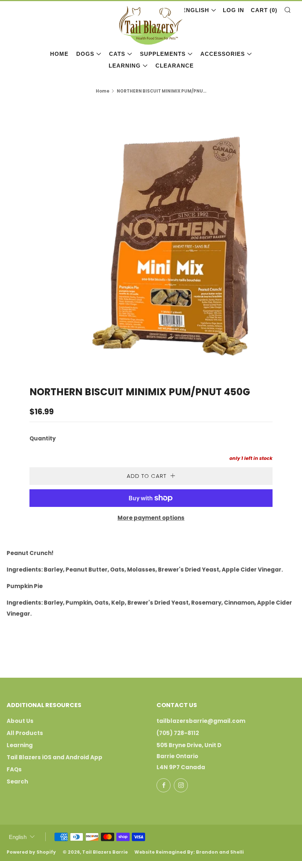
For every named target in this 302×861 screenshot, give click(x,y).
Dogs (85, 54)
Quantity (42, 438)
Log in (233, 10)
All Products (25, 733)
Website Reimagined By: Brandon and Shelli (189, 852)
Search (17, 781)
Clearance (174, 65)
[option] (151, 235)
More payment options (151, 518)
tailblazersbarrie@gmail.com (201, 721)
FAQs (14, 769)
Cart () (264, 10)
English (195, 10)
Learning (125, 65)
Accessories (222, 54)
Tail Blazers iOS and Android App (54, 757)
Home (59, 54)
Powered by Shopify (31, 852)
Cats (117, 54)
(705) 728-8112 (178, 733)
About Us (20, 721)
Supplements (163, 54)
